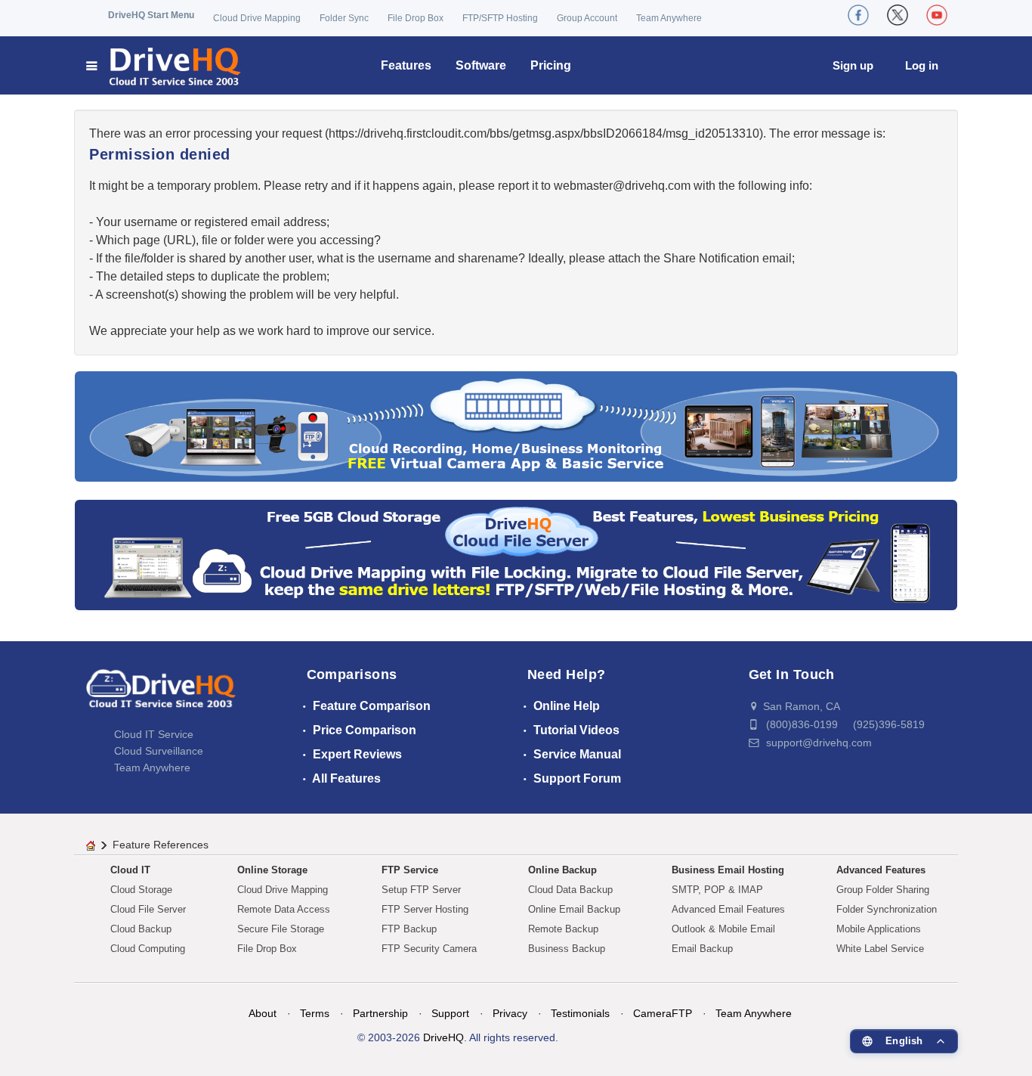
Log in (921, 65)
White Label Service (880, 948)
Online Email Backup (574, 909)
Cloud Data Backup (570, 889)
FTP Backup (409, 929)
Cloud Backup (140, 929)
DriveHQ (443, 1037)
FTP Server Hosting (425, 909)
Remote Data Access (283, 909)
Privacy (510, 1013)
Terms (314, 1013)
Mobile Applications (878, 929)
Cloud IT (130, 870)
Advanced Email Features (728, 909)
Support (450, 1013)
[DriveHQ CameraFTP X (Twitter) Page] (897, 15)
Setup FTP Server (421, 889)
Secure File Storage (280, 929)
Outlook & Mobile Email (723, 929)
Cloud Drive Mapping (257, 18)
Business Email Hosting (728, 870)
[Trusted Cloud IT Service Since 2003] (516, 553)
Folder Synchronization (886, 909)
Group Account (587, 18)
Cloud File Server (148, 909)
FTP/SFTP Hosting (500, 18)
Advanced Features (880, 870)
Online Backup (562, 870)
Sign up (853, 65)
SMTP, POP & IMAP (717, 889)
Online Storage (272, 870)
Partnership (380, 1013)
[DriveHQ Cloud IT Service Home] (164, 65)
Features (406, 65)
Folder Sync (344, 18)
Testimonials (580, 1013)
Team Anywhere (669, 18)
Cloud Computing (147, 948)
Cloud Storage (141, 889)
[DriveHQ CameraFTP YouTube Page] (937, 15)
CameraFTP (662, 1013)
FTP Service (410, 870)
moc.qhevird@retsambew (622, 185)
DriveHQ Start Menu (151, 15)
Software (481, 65)
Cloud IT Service (153, 734)
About (263, 1013)
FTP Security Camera (429, 948)
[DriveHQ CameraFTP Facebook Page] (858, 15)
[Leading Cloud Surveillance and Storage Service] (516, 425)
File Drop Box (415, 18)
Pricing (550, 65)
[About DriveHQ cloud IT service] (160, 696)
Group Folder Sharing (882, 889)
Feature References (161, 845)
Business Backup (566, 948)
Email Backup (702, 948)
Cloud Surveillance (158, 751)
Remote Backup (563, 929)
